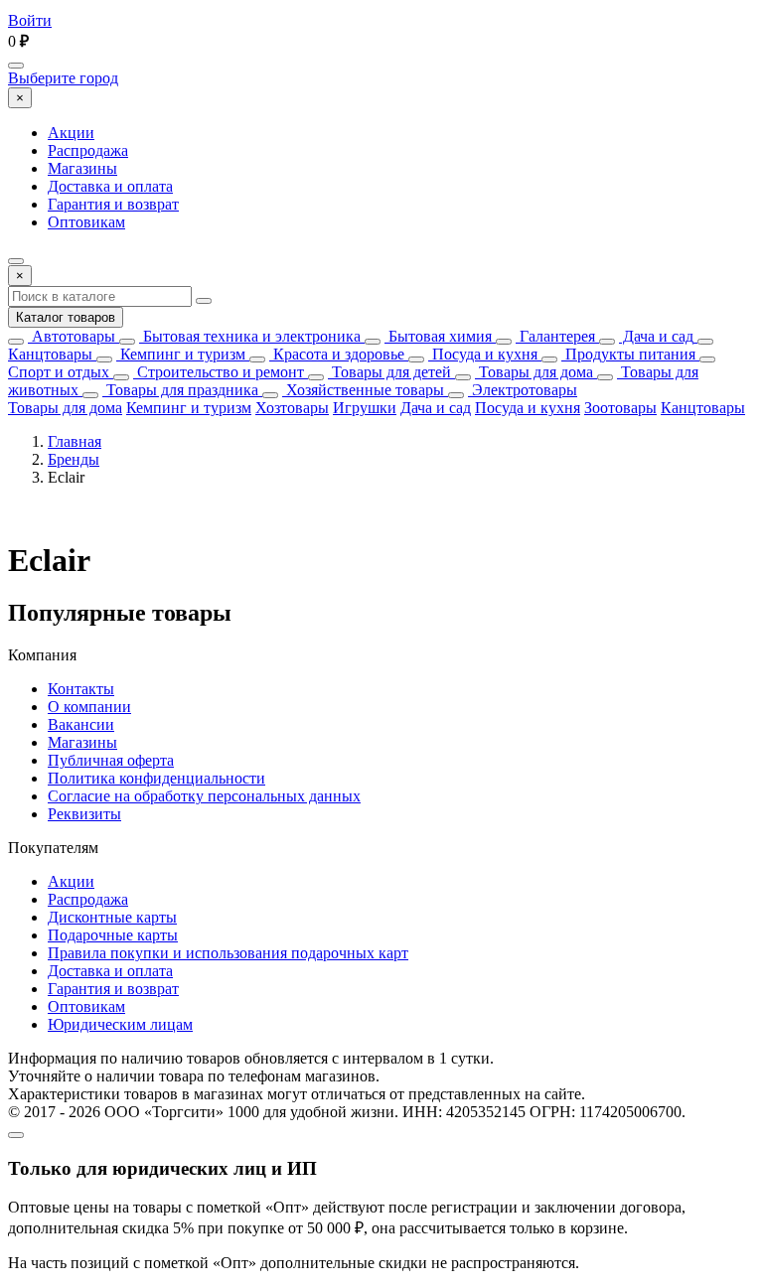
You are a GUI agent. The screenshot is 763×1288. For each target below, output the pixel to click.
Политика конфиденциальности (156, 778)
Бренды (73, 459)
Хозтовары (292, 407)
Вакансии (81, 724)
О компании (89, 706)
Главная (74, 441)
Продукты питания (628, 354)
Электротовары (522, 389)
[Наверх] (16, 1135)
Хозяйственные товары (363, 389)
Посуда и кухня (482, 354)
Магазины (82, 168)
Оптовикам (86, 222)
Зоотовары (620, 407)
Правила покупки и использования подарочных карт (228, 952)
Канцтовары (50, 354)
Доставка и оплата (110, 186)
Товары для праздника (180, 389)
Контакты (81, 688)
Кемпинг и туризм (180, 354)
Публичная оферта (111, 760)
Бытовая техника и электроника (250, 336)
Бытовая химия (438, 336)
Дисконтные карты (112, 917)
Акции (71, 132)
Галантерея (555, 336)
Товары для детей (389, 371)
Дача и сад (656, 336)
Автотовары (71, 336)
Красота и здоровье (336, 354)
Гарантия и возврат (113, 204)
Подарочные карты (113, 935)
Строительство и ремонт (218, 371)
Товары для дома (534, 371)
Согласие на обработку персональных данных (204, 795)
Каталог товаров (65, 317)
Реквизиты (84, 813)
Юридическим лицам (120, 1024)
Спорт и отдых (58, 371)
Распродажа (88, 150)
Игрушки (364, 407)
